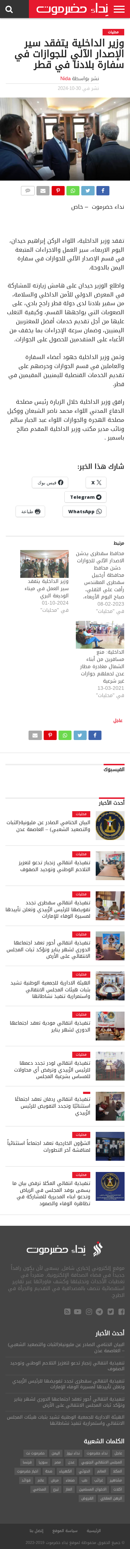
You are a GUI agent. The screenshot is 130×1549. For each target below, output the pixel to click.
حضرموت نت (35, 1453)
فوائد (26, 1480)
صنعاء (70, 1480)
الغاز (69, 1489)
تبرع (56, 1489)
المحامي (39, 1489)
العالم (101, 1471)
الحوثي (84, 1471)
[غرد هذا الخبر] (87, 188)
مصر (58, 1462)
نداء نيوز (73, 1453)
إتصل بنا (36, 1531)
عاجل (117, 720)
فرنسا (27, 1462)
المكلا (117, 1471)
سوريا (43, 1462)
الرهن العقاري (111, 1498)
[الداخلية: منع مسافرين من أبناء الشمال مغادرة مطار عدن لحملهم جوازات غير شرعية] (100, 635)
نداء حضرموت (97, 1453)
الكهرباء (65, 1471)
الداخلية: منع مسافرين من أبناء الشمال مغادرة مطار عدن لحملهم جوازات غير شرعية (102, 666)
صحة (48, 1471)
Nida (65, 78)
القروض (87, 1498)
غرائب (98, 1480)
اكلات (117, 1489)
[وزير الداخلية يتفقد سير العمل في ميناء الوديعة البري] (44, 564)
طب (84, 1480)
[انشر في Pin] (57, 188)
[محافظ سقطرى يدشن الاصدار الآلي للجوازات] (96, 582)
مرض (55, 1480)
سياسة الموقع (65, 1531)
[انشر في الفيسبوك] (102, 188)
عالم (41, 1480)
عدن (71, 1462)
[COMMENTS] (27, 188)
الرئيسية (94, 1531)
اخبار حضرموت (27, 1471)
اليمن (56, 1453)
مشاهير (116, 1480)
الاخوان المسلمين (93, 1489)
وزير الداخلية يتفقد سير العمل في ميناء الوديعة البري (47, 588)
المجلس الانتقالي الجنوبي (101, 1462)
